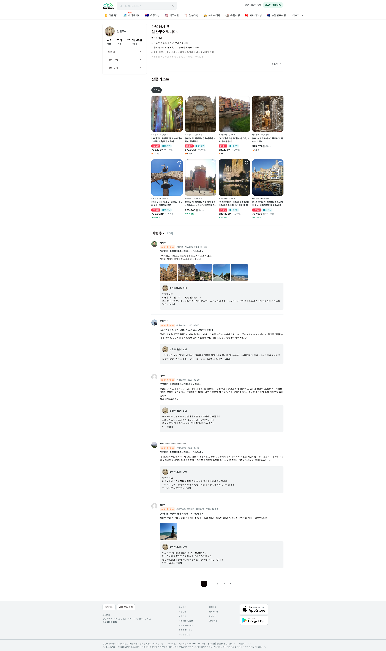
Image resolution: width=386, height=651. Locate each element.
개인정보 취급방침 (186, 621)
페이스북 (212, 607)
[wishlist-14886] (213, 162)
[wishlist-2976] (246, 99)
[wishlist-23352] (246, 162)
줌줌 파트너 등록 (253, 4)
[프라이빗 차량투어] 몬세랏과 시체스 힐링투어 (200, 140)
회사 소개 (182, 607)
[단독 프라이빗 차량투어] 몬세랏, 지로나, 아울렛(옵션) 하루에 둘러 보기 (267, 204)
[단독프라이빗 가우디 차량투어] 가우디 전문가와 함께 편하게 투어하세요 (234, 204)
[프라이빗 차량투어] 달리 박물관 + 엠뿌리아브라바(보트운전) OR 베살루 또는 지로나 (200, 204)
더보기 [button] (172, 304)
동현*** (164, 321)
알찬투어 (122, 31)
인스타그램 (213, 611)
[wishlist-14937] (280, 99)
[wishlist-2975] (213, 99)
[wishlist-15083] (179, 162)
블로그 (212, 616)
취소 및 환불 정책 (186, 625)
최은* (162, 504)
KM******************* (173, 443)
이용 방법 (182, 611)
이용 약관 (182, 616)
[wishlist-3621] (179, 99)
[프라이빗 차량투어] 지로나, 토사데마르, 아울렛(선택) (167, 203)
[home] (108, 6)
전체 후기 (213, 621)
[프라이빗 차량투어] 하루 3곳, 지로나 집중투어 (234, 140)
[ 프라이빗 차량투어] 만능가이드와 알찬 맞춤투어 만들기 (166, 140)
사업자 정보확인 (208, 643)
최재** (163, 242)
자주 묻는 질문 (184, 634)
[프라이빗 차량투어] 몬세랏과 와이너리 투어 (267, 140)
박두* (162, 375)
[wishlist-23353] (280, 162)
